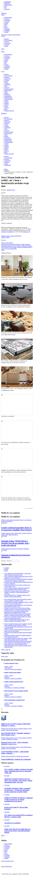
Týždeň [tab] (6, 569)
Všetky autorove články (7, 242)
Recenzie (6, 41)
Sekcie (3, 49)
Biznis (6, 91)
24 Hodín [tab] (6, 567)
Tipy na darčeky (8, 40)
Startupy (6, 102)
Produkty (6, 103)
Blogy (5, 24)
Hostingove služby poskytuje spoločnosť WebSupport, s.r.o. (16, 869)
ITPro (5, 86)
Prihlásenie (4, 13)
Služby (3, 14)
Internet (6, 93)
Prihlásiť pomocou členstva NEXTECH (11, 236)
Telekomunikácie (8, 99)
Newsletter (7, 9)
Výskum (6, 83)
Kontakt (6, 32)
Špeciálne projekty (9, 89)
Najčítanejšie (7, 165)
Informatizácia (7, 96)
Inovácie (6, 104)
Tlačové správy (8, 90)
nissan (2, 250)
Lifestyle (6, 107)
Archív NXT (7, 43)
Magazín (6, 39)
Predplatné (7, 3)
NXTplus (6, 22)
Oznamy (6, 100)
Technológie (7, 84)
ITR (5, 7)
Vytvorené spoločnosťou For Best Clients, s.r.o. (13, 863)
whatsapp (8, 190)
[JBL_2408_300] (5, 649)
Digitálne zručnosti (9, 110)
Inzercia (6, 27)
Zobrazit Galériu (5, 237)
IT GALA (6, 19)
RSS (5, 26)
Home (5, 169)
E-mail (13, 190)
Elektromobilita (8, 5)
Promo (6, 106)
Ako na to (6, 87)
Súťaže (6, 23)
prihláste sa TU (26, 231)
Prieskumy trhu (8, 97)
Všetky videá (4, 656)
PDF (5, 6)
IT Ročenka (7, 20)
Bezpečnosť (7, 94)
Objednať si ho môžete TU (8, 231)
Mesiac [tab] (6, 570)
